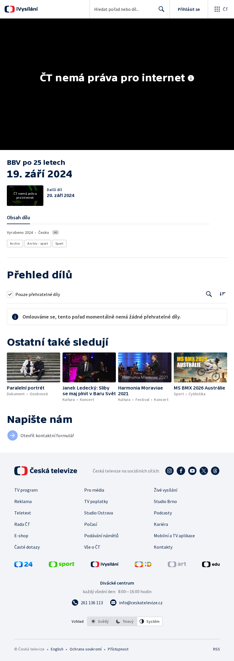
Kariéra (161, 524)
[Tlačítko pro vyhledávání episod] (209, 294)
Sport (59, 243)
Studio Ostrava (98, 513)
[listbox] (125, 621)
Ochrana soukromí (86, 649)
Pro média (94, 490)
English (57, 649)
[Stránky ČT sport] (61, 565)
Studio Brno (165, 501)
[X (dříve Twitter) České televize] (203, 470)
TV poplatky (96, 501)
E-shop (21, 535)
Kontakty (163, 547)
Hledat (162, 9)
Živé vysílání (165, 490)
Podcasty (163, 513)
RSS (216, 649)
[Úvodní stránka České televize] (46, 470)
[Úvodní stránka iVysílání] (26, 9)
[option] (100, 621)
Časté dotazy (27, 547)
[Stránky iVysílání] (105, 565)
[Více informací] (190, 79)
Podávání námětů (101, 535)
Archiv (15, 243)
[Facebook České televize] (180, 470)
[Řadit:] (222, 293)
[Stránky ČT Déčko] (143, 565)
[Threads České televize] (215, 470)
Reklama (23, 501)
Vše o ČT (92, 547)
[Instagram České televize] (169, 470)
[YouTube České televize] (192, 470)
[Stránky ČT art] (177, 565)
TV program (26, 490)
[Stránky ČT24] (23, 565)
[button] (33, 367)
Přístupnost (118, 649)
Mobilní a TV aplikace (174, 535)
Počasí (90, 524)
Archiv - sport (37, 243)
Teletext (22, 513)
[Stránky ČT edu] (211, 565)
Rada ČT (22, 524)
